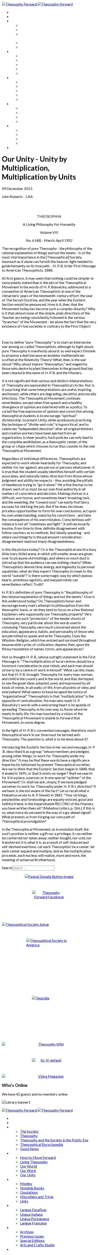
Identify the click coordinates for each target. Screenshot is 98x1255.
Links (24, 99)
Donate (17, 147)
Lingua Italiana (31, 112)
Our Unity (28, 73)
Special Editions (32, 138)
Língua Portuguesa (34, 117)
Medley (26, 82)
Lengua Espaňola (33, 108)
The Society (29, 25)
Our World (28, 64)
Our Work (28, 69)
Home (16, 12)
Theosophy (29, 29)
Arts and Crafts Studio (37, 143)
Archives (18, 125)
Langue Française (33, 121)
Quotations (29, 90)
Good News (29, 47)
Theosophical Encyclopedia (41, 42)
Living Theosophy (34, 60)
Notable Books (32, 86)
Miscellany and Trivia (36, 95)
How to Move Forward (38, 55)
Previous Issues (32, 134)
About (16, 16)
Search (7, 867)
